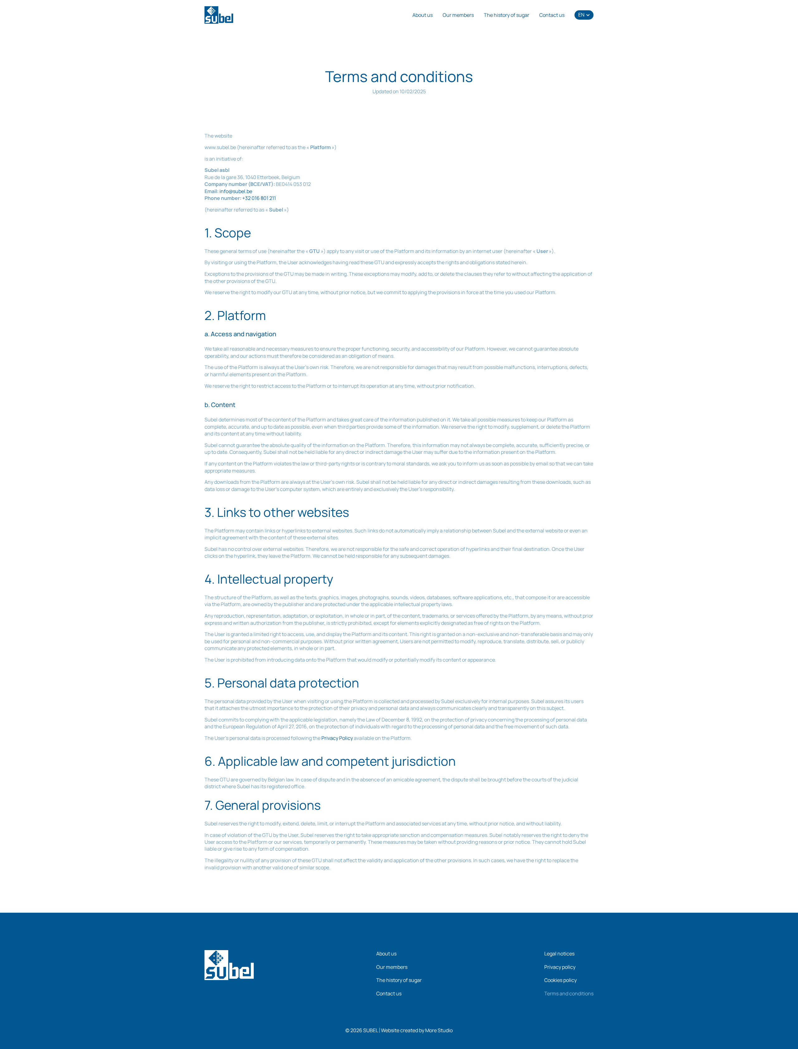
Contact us (552, 15)
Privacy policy (559, 967)
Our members (458, 15)
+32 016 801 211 (259, 198)
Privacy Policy (337, 738)
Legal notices (559, 953)
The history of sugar (506, 15)
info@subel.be (235, 191)
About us (422, 15)
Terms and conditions (569, 993)
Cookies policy (560, 980)
